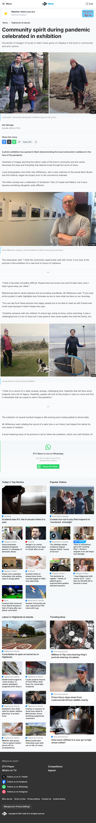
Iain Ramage (8, 125)
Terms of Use (20, 799)
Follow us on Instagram (17, 792)
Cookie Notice (59, 799)
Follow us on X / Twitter (17, 777)
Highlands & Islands (20, 23)
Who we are (7, 799)
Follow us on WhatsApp (17, 787)
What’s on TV (9, 770)
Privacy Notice (33, 799)
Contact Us (46, 799)
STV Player (8, 766)
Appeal (52, 770)
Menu (9, 3)
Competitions (55, 766)
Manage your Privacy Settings (17, 806)
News (5, 23)
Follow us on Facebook (17, 782)
